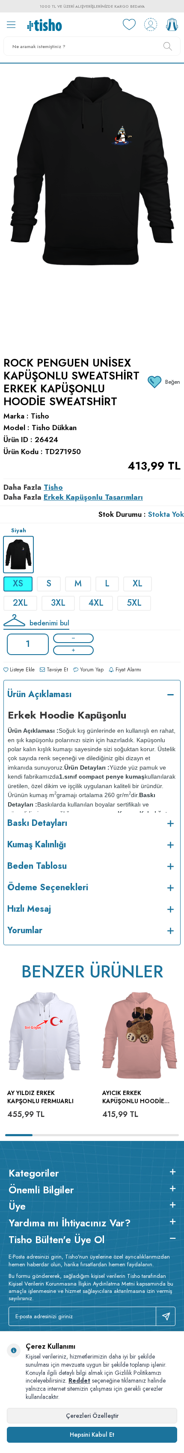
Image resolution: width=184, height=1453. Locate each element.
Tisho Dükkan (54, 428)
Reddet (79, 1380)
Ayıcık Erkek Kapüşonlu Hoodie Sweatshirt (133, 1097)
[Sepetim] (172, 24)
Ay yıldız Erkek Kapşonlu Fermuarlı (40, 1097)
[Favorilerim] (129, 24)
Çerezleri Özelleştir (92, 1415)
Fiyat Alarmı (127, 669)
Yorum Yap (91, 669)
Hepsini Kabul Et (92, 1434)
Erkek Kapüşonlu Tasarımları (93, 497)
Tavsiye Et (56, 669)
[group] (92, 205)
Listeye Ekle (21, 669)
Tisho (40, 416)
